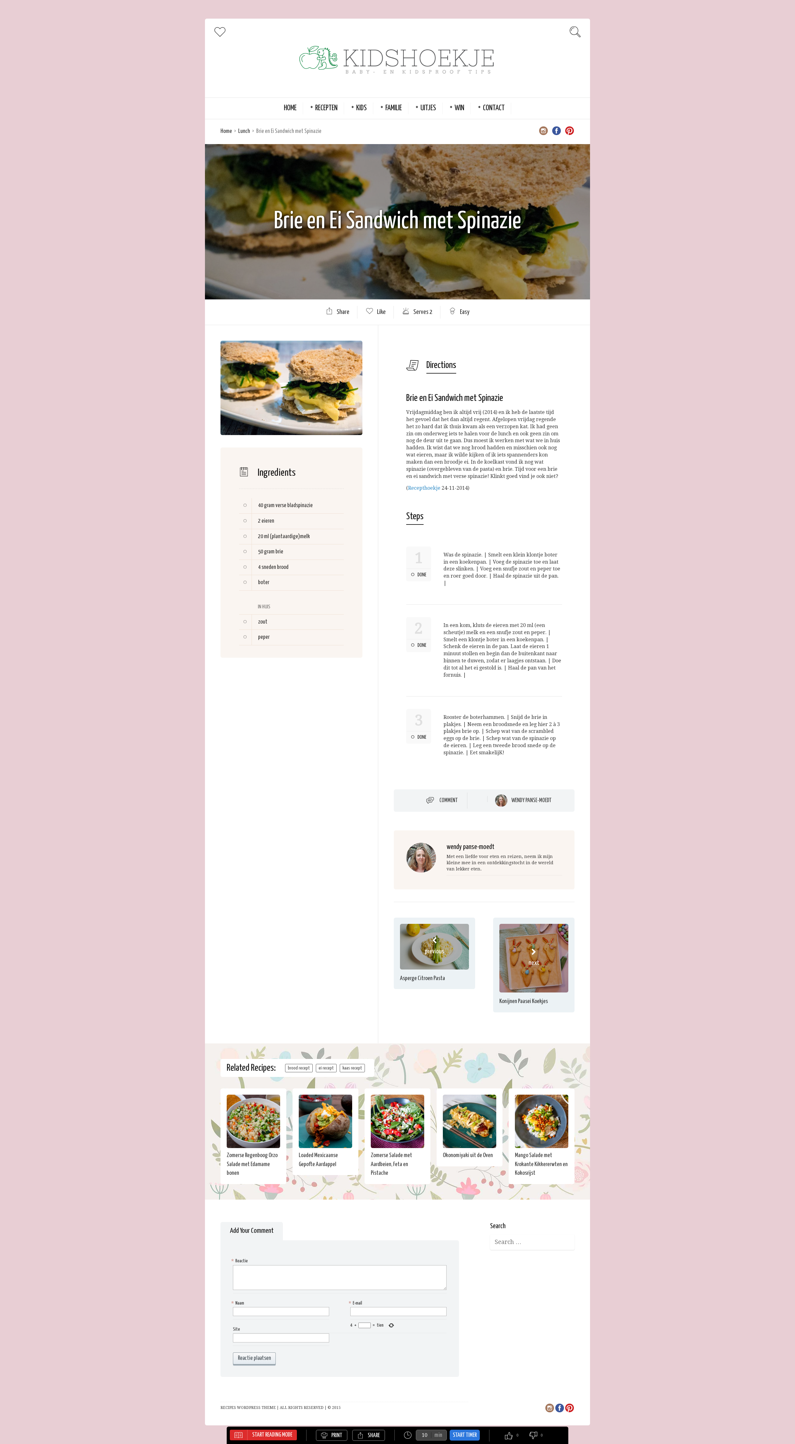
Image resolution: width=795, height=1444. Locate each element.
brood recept (299, 1068)
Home (290, 108)
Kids (361, 108)
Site (236, 1329)
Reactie (240, 1261)
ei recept (326, 1068)
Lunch (244, 131)
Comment (448, 800)
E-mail (356, 1303)
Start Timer (465, 1435)
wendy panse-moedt (531, 800)
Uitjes (428, 108)
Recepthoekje (424, 488)
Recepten (326, 108)
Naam (238, 1303)
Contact (494, 108)
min (438, 1435)
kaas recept (352, 1068)
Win (459, 108)
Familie (393, 108)
